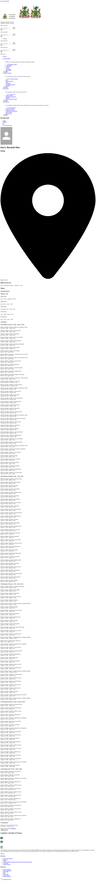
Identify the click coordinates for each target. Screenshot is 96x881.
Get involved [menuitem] (5, 88)
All (3, 123)
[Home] (21, 20)
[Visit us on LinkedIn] (2, 842)
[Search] (1, 29)
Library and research (7, 870)
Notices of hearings (7, 876)
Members (5, 121)
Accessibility (5, 863)
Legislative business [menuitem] (7, 73)
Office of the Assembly (8, 858)
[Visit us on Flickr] (1, 845)
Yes (12, 828)
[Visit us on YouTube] (2, 847)
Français (5, 38)
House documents (7, 869)
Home (4, 120)
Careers (4, 860)
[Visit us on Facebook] (2, 838)
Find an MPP (6, 871)
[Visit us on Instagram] (1, 836)
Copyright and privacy (6, 879)
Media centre (5, 874)
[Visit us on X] (1, 840)
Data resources (6, 875)
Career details (3, 322)
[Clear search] (14, 28)
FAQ (4, 872)
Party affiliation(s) (4, 822)
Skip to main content (5, 1)
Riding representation (5, 291)
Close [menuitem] (5, 71)
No (15, 828)
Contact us (5, 859)
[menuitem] (12, 64)
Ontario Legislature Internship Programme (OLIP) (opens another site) (17, 862)
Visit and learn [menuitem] (6, 101)
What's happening (7, 864)
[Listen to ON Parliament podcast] (1, 844)
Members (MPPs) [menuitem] (6, 58)
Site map (2, 853)
